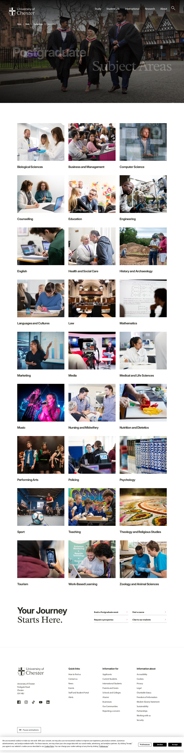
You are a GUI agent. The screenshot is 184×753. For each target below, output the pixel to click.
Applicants (107, 674)
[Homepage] (21, 12)
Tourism (22, 584)
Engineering (128, 219)
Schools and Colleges (112, 692)
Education (75, 219)
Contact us (72, 679)
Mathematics (128, 323)
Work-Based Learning (82, 584)
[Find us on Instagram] (26, 702)
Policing (73, 480)
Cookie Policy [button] (49, 746)
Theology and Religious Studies (140, 532)
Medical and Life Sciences (137, 375)
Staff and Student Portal (78, 692)
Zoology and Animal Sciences (139, 584)
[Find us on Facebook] (18, 702)
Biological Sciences (30, 167)
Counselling (25, 219)
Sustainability (142, 706)
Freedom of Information (147, 697)
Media (72, 375)
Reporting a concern (111, 711)
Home (19, 24)
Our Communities (110, 706)
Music (21, 427)
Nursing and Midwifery (83, 427)
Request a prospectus (111, 619)
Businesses (107, 702)
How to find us (74, 674)
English (22, 271)
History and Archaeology (136, 271)
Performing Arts (27, 480)
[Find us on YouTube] (40, 702)
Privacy (140, 683)
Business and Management (86, 167)
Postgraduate (38, 24)
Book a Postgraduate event (111, 612)
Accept (175, 745)
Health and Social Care (83, 271)
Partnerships (142, 711)
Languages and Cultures (33, 323)
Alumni (106, 697)
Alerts (70, 697)
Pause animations (29, 730)
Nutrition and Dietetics (134, 427)
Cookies (140, 679)
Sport (21, 532)
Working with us (144, 715)
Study (27, 24)
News (70, 683)
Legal (139, 688)
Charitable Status (144, 692)
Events (71, 688)
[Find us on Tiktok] (33, 702)
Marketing (24, 375)
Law (71, 323)
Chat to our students (149, 619)
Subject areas (51, 24)
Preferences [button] (103, 746)
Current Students (110, 679)
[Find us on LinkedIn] (48, 702)
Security (140, 720)
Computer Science (132, 167)
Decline (160, 745)
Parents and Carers (110, 688)
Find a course (149, 612)
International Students (112, 683)
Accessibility (142, 674)
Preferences (145, 745)
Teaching (74, 532)
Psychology (127, 480)
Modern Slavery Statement (148, 702)
